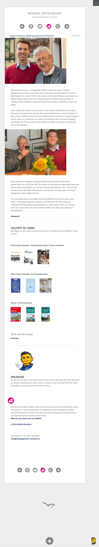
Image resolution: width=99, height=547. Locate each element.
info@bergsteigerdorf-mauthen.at (25, 438)
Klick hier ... (16, 338)
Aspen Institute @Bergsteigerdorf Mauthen (32, 35)
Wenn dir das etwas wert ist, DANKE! (26, 418)
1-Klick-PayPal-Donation (21, 424)
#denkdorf (15, 216)
